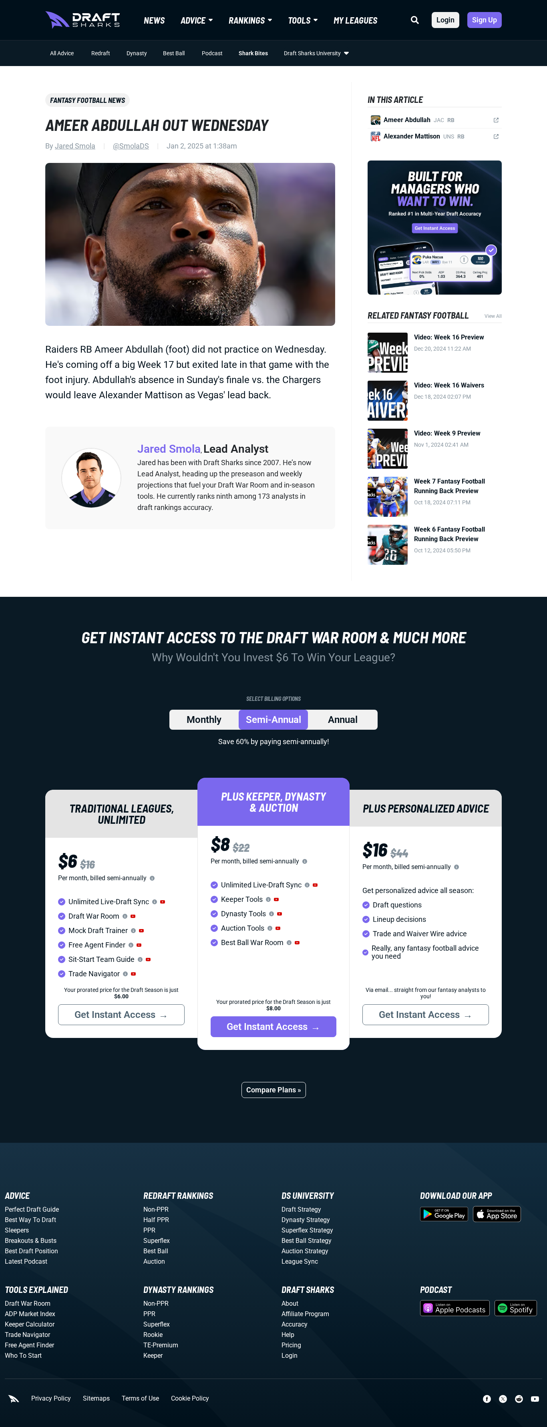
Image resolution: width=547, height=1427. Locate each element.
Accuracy (295, 1324)
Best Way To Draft (30, 1220)
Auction (154, 1261)
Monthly (204, 719)
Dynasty (137, 53)
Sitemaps (96, 1398)
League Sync (300, 1261)
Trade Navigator (27, 1335)
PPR (149, 1230)
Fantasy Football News (87, 100)
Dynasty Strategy (306, 1220)
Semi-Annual (273, 719)
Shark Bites (253, 53)
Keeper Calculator (29, 1324)
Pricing (291, 1345)
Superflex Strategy (307, 1230)
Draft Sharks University (312, 53)
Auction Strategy (305, 1251)
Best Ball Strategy (307, 1240)
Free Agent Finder (29, 1345)
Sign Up (484, 20)
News (154, 20)
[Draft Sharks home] (82, 20)
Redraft (100, 53)
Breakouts (19, 1240)
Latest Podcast (26, 1261)
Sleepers (17, 1230)
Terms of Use (140, 1398)
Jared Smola (75, 146)
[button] (162, 901)
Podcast (212, 53)
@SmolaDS (131, 146)
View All (493, 316)
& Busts (45, 1240)
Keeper (153, 1355)
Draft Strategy (301, 1209)
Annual (343, 719)
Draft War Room (27, 1303)
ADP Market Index (30, 1314)
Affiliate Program (305, 1314)
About (290, 1303)
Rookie (153, 1335)
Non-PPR (156, 1209)
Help (288, 1335)
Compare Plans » (273, 1090)
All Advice (62, 53)
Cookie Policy (190, 1398)
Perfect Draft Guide (32, 1209)
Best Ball (174, 53)
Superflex (156, 1240)
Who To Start (23, 1355)
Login (445, 20)
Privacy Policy (51, 1398)
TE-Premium (160, 1345)
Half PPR (156, 1220)
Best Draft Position (31, 1251)
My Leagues (355, 20)
